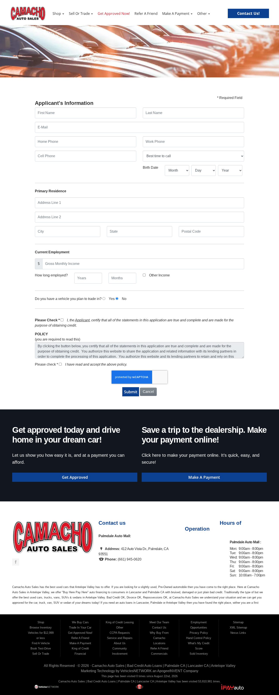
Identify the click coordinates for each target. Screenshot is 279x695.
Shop (57, 13)
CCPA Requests (120, 632)
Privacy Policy (199, 632)
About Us (120, 643)
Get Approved (75, 477)
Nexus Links (238, 632)
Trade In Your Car (80, 627)
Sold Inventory (199, 653)
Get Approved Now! (114, 13)
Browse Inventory (41, 627)
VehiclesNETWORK (136, 671)
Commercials (159, 653)
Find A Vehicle (41, 643)
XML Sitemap (238, 627)
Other (202, 13)
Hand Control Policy (198, 638)
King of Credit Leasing (120, 622)
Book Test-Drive (41, 648)
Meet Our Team (159, 622)
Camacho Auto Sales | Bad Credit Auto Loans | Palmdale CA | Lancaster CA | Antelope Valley (163, 666)
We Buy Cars (80, 622)
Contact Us (159, 627)
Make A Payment (176, 13)
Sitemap (238, 622)
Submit (130, 391)
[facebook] (15, 562)
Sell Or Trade (80, 13)
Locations (159, 643)
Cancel (148, 391)
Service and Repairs (120, 638)
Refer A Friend (146, 13)
